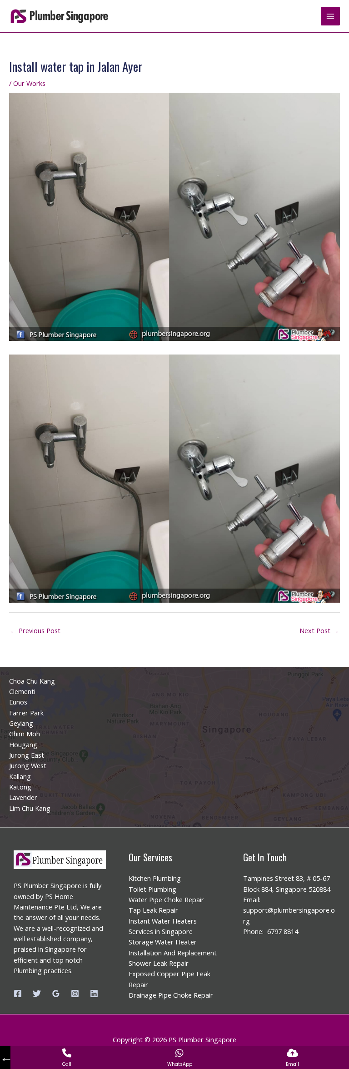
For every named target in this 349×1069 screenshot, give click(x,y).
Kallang (20, 776)
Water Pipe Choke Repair (166, 899)
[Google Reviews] (56, 993)
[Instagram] (75, 993)
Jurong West (27, 765)
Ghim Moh (24, 733)
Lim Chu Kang (29, 808)
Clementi (22, 691)
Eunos (18, 701)
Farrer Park (26, 712)
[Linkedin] (94, 993)
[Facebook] (18, 993)
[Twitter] (37, 993)
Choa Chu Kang (32, 680)
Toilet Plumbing (152, 889)
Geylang (21, 723)
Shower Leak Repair (159, 963)
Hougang (23, 744)
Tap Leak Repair (153, 909)
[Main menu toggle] (330, 16)
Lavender (23, 797)
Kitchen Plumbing (155, 878)
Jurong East (26, 754)
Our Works (29, 83)
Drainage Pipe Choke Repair (171, 994)
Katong (20, 786)
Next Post (319, 630)
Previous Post (35, 630)
